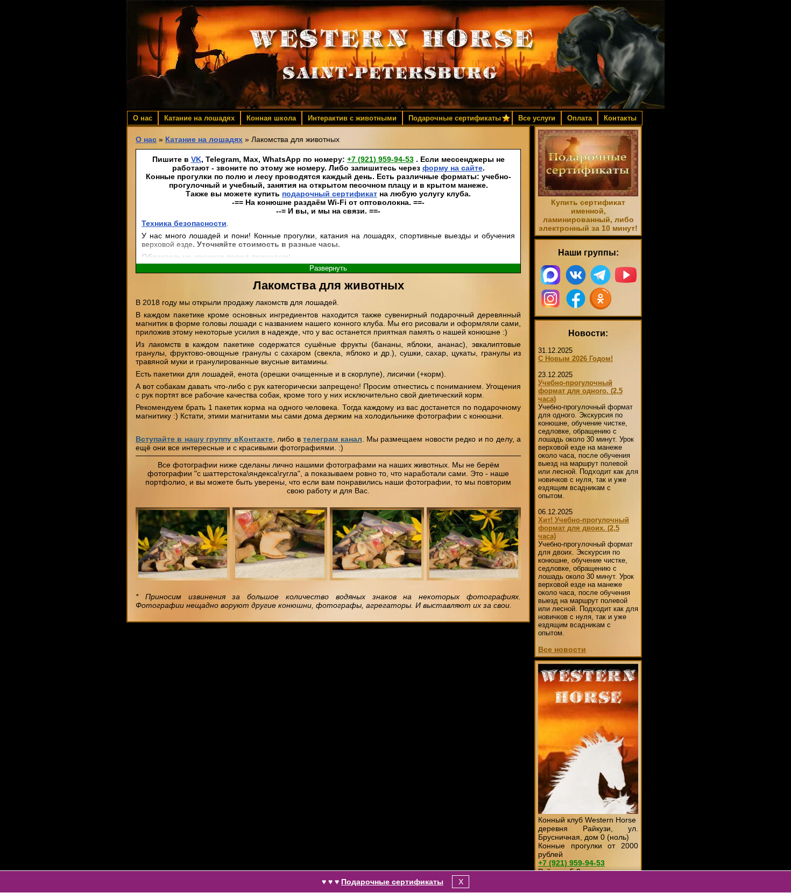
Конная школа (271, 118)
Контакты (620, 118)
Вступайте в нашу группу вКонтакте (204, 439)
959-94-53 (380, 159)
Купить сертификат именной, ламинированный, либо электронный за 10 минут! (588, 215)
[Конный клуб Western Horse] (395, 54)
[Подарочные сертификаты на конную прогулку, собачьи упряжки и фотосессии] (588, 193)
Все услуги (536, 118)
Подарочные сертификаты (392, 881)
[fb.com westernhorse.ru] (576, 298)
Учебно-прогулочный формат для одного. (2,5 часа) (580, 391)
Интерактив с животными (352, 118)
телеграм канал (332, 439)
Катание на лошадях (199, 118)
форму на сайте (452, 168)
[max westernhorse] (550, 275)
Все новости (562, 649)
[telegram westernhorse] (600, 275)
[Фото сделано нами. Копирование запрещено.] (183, 543)
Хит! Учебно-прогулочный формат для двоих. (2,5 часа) (583, 528)
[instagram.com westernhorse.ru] (550, 298)
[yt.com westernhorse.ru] (626, 275)
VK (196, 159)
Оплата (579, 118)
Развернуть (328, 268)
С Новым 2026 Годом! (575, 359)
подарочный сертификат (329, 193)
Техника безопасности (184, 223)
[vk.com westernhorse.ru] (576, 275)
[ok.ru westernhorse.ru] (600, 298)
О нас (142, 118)
